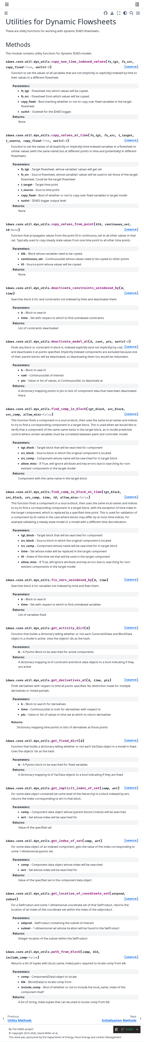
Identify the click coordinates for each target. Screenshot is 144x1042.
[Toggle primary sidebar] (6, 13)
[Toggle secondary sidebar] (138, 13)
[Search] (131, 13)
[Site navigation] (7, 4)
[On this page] (137, 4)
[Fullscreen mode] (118, 13)
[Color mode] (125, 13)
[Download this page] (112, 13)
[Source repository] (105, 13)
